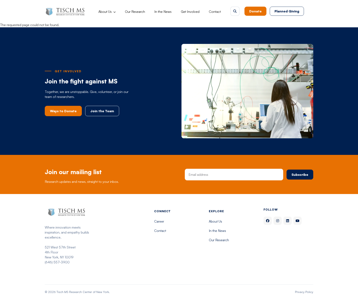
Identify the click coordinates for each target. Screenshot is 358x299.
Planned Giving (287, 11)
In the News (163, 12)
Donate (255, 11)
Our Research (135, 12)
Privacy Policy (304, 292)
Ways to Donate (63, 111)
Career (159, 221)
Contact (215, 12)
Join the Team (102, 111)
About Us (105, 12)
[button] (234, 11)
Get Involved (190, 12)
